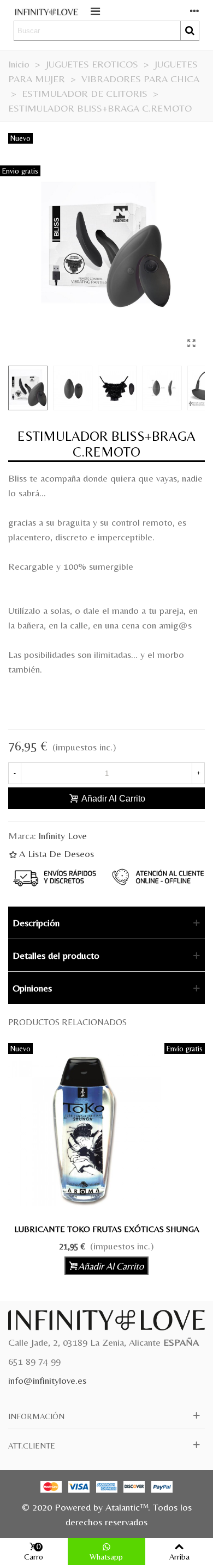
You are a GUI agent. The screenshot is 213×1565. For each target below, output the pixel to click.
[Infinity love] (46, 10)
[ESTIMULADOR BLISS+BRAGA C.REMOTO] (191, 343)
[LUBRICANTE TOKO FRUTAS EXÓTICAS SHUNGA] (106, 1130)
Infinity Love (62, 835)
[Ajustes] (194, 10)
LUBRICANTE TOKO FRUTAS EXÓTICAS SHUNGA (106, 1229)
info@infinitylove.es (47, 1380)
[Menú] (95, 10)
